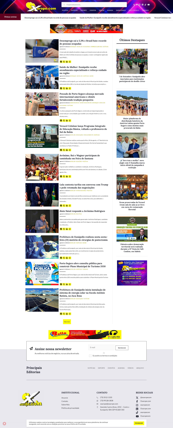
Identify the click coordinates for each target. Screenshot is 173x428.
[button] (122, 348)
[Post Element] (132, 69)
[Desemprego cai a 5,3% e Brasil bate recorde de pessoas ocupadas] (42, 51)
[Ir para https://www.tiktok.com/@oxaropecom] (152, 413)
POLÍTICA (85, 161)
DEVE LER (79, 46)
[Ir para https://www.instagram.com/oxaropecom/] (152, 405)
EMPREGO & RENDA (96, 46)
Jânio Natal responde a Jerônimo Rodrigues (82, 211)
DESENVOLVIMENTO (86, 102)
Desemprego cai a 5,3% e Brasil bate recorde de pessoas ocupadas (50, 18)
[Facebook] (61, 61)
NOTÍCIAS (105, 46)
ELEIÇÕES (79, 161)
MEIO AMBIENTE (88, 135)
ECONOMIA (86, 46)
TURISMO (85, 269)
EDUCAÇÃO (79, 135)
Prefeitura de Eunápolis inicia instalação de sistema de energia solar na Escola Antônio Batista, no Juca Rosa (83, 292)
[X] (64, 61)
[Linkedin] (67, 61)
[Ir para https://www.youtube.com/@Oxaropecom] (152, 416)
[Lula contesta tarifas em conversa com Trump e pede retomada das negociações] (42, 194)
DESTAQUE (73, 46)
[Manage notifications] (4, 423)
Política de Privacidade (78, 424)
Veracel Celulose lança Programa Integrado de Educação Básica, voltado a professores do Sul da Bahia (83, 129)
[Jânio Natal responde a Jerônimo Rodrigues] (42, 221)
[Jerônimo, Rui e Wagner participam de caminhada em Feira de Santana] (42, 167)
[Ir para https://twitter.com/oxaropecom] (152, 398)
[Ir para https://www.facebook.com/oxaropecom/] (152, 401)
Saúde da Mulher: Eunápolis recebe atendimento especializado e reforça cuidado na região (115, 18)
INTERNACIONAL (81, 190)
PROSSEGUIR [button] (139, 423)
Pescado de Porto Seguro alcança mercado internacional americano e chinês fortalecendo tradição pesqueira (82, 96)
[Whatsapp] (69, 61)
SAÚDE (91, 76)
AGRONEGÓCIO (74, 102)
